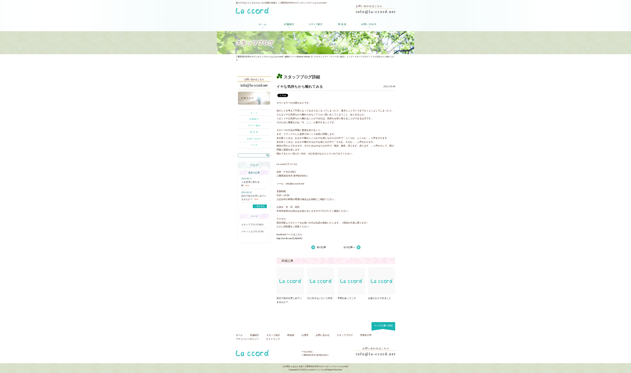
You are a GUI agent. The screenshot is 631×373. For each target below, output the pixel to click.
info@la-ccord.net (376, 12)
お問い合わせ (322, 335)
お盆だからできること (379, 298)
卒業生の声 (366, 335)
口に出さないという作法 (319, 298)
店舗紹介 (254, 335)
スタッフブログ (361, 57)
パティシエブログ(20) (252, 231)
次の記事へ (349, 247)
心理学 (305, 335)
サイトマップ (273, 339)
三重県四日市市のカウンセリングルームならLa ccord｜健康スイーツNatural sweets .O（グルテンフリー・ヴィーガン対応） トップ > (295, 57)
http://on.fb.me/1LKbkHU (289, 238)
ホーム (239, 335)
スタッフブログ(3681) (252, 224)
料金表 (290, 335)
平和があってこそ (347, 298)
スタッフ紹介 (273, 335)
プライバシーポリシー (247, 339)
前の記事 (321, 247)
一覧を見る (260, 206)
